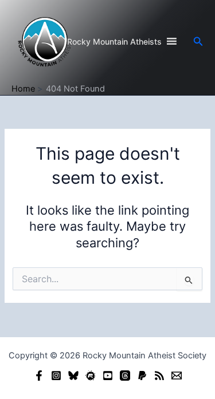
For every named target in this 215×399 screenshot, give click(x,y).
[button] (198, 41)
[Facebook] (39, 375)
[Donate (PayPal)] (142, 375)
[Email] (176, 375)
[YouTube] (108, 375)
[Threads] (125, 375)
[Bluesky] (73, 375)
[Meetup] (90, 375)
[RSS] (159, 375)
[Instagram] (56, 375)
